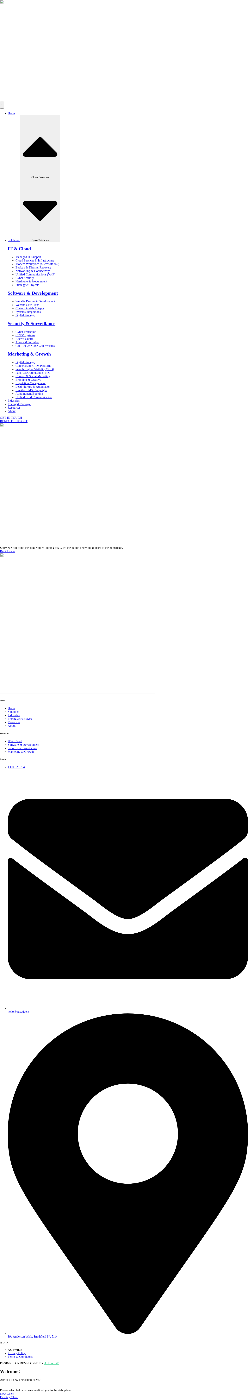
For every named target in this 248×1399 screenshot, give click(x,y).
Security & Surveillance (31, 323)
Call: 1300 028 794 (12, 1383)
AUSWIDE (51, 1363)
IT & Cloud (19, 248)
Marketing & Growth (29, 353)
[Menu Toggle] (2, 105)
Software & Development (33, 293)
